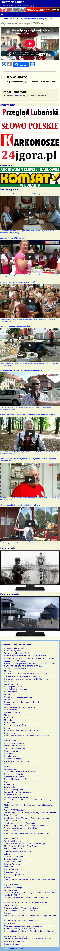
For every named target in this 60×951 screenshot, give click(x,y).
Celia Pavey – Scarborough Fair (18, 697)
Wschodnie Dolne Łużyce (15, 777)
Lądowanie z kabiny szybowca (17, 792)
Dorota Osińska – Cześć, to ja (17, 838)
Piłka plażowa (10, 741)
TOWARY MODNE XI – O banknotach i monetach (26, 897)
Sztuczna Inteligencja (13, 774)
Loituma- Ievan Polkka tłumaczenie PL (21, 707)
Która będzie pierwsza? (14, 746)
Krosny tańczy (10, 784)
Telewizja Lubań (13, 1)
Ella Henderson (11, 869)
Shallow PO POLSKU (13, 856)
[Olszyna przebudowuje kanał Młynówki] (30, 345)
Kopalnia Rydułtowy (12, 794)
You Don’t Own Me (12, 841)
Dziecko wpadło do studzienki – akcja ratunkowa (25, 656)
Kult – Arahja (9, 923)
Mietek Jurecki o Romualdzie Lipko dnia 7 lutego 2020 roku (30, 915)
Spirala (7, 728)
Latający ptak (10, 787)
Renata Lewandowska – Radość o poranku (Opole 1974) (29, 735)
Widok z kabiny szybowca (15, 936)
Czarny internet (11, 751)
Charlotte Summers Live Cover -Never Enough (24, 843)
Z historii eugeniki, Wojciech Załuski (20, 771)
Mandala (8, 720)
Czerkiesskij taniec (12, 859)
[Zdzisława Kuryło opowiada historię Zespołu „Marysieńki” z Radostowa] (30, 434)
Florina (7, 877)
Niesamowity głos (12, 872)
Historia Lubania (11, 756)
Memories (8, 867)
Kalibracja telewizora (13, 687)
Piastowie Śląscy (11, 944)
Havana (7, 913)
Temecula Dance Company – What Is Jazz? (23, 910)
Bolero (7, 766)
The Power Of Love (12, 861)
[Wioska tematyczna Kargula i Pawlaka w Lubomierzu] (30, 389)
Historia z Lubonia (12, 712)
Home (5, 19)
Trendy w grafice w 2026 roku (17, 653)
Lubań (7, 699)
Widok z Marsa (10, 890)
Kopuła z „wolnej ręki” (13, 887)
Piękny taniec (10, 717)
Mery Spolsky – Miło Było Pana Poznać (21, 846)
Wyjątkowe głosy (11, 885)
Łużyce (7, 694)
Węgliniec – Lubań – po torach (17, 761)
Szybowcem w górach (13, 789)
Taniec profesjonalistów (14, 748)
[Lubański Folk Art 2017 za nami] (30, 257)
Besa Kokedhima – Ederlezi (16, 797)
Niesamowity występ (13, 758)
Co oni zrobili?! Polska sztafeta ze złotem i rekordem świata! (30, 879)
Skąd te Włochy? (11, 692)
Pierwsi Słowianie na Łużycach (17, 779)
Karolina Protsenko (12, 864)
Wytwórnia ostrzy (11, 684)
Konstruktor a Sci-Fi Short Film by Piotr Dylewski (25, 903)
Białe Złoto (9, 753)
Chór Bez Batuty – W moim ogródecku (21, 908)
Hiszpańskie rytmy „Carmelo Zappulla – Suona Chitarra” (29, 931)
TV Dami (14, 19)
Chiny (6, 782)
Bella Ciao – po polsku (14, 874)
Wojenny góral (10, 769)
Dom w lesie (9, 733)
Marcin (7, 715)
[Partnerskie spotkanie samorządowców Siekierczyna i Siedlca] (30, 213)
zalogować (17, 96)
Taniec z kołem (10, 905)
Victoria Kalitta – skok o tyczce (17, 689)
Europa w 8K (9, 723)
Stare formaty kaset (12, 650)
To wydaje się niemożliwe (15, 725)
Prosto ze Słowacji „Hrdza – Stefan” (19, 928)
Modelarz (8, 671)
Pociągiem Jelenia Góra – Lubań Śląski (21, 921)
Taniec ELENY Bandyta (14, 810)
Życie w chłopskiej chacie (15, 668)
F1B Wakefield (10, 710)
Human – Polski (11, 831)
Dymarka (8, 704)
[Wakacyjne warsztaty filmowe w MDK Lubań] (30, 301)
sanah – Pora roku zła (14, 849)
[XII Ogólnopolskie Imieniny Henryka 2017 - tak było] (30, 524)
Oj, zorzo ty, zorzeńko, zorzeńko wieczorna (23, 926)
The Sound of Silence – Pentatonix (19, 823)
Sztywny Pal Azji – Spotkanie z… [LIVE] (21, 702)
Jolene (7, 854)
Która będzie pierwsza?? (15, 743)
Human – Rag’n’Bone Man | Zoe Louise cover (24, 825)
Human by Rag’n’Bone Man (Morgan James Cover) (27, 833)
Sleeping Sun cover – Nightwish (18, 851)
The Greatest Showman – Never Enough (22, 828)
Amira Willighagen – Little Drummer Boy (21, 730)
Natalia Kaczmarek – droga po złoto (20, 764)
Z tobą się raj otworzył (14, 648)
